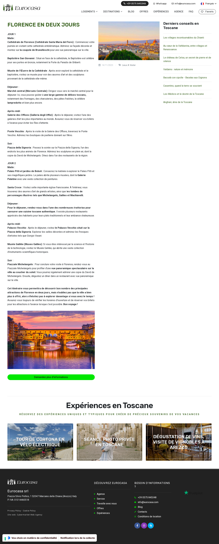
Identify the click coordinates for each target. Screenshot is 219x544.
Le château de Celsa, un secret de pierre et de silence (187, 59)
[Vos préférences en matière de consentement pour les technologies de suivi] (5, 539)
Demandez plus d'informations (51, 377)
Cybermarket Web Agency (29, 515)
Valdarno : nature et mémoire (178, 69)
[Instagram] (144, 525)
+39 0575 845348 (136, 3)
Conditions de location (149, 516)
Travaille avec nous (107, 503)
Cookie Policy (29, 511)
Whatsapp (161, 3)
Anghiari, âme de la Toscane (177, 102)
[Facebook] (137, 525)
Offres (100, 508)
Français (209, 3)
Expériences (103, 513)
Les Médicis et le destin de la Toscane (183, 94)
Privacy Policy (14, 511)
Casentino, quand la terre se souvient (182, 85)
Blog (140, 507)
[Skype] (151, 525)
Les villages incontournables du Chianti (183, 37)
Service (101, 498)
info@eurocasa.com (184, 3)
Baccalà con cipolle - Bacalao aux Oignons (185, 77)
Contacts (142, 511)
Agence (101, 494)
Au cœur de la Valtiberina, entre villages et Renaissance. (185, 47)
